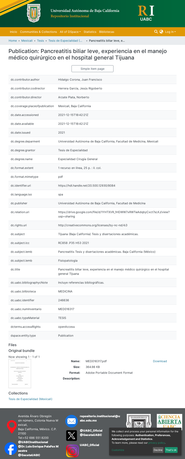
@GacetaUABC (29, 455)
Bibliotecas (106, 32)
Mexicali (27, 40)
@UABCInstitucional (33, 442)
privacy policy (156, 442)
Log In (169, 32)
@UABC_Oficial (91, 430)
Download (160, 361)
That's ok (171, 449)
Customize (118, 449)
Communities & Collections (38, 32)
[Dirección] (7, 427)
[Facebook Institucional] (7, 448)
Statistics (90, 32)
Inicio (13, 32)
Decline (158, 449)
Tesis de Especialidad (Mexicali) (66, 40)
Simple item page (92, 68)
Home (13, 40)
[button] (161, 32)
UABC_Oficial (89, 445)
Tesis (40, 40)
